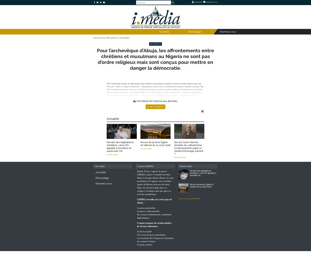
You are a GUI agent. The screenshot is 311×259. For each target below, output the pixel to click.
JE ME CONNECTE (155, 106)
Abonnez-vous (228, 31)
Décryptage (194, 31)
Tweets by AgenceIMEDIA (189, 198)
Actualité (164, 31)
